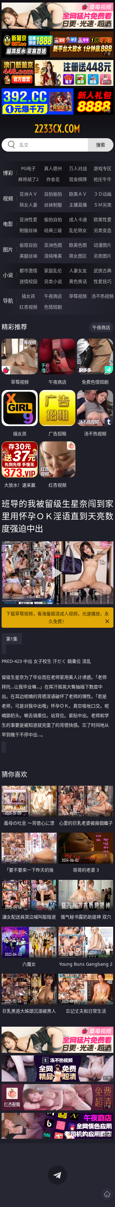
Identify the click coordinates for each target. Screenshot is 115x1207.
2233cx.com (57, 128)
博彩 (8, 172)
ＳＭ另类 (102, 205)
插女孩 (28, 296)
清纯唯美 (53, 256)
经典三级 (53, 230)
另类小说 (53, 281)
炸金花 (53, 179)
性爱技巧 (102, 281)
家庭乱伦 (53, 270)
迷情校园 (28, 281)
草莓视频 (78, 296)
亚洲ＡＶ (28, 194)
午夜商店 (53, 296)
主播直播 (78, 205)
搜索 (100, 145)
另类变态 (102, 230)
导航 (8, 300)
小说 (8, 275)
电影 (8, 224)
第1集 (12, 639)
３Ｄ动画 (102, 194)
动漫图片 (102, 245)
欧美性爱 (102, 219)
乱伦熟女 (78, 230)
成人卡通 (78, 219)
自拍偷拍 (53, 194)
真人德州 (53, 168)
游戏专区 (102, 168)
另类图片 (102, 256)
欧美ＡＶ (78, 194)
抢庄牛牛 (102, 179)
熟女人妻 (28, 205)
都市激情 (28, 270)
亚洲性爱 (28, 219)
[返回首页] (107, 1194)
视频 (8, 198)
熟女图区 (78, 256)
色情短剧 (53, 307)
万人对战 (78, 168)
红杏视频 (28, 307)
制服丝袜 (28, 230)
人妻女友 (78, 270)
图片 (8, 249)
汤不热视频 (102, 296)
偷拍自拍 (53, 219)
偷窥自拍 (28, 245)
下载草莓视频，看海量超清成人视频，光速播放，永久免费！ (57, 617)
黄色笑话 (78, 281)
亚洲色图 (53, 245)
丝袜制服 (53, 205)
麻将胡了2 (28, 179)
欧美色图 (78, 245)
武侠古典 (102, 270)
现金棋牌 (78, 179)
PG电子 (28, 168)
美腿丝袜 (28, 256)
